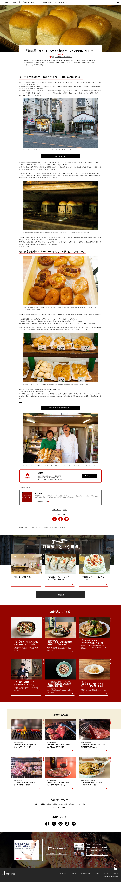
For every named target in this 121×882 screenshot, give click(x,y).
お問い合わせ (116, 873)
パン (65, 510)
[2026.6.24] (94, 729)
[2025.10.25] (94, 767)
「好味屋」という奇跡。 (63, 57)
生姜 (78, 804)
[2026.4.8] (60, 767)
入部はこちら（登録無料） (56, 853)
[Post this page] (54, 519)
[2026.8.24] (26, 627)
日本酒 (42, 804)
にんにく (56, 807)
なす (63, 807)
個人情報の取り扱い (85, 873)
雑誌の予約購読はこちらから (97, 854)
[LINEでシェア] (66, 519)
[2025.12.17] (26, 767)
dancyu (21, 527)
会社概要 (106, 873)
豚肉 (49, 804)
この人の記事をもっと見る (41, 501)
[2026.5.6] (60, 729)
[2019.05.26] (60, 564)
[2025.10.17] (94, 669)
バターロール (56, 510)
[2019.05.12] (94, 564)
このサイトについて (62, 873)
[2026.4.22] (26, 729)
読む (26, 527)
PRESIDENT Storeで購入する (97, 850)
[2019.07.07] (26, 564)
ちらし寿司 (63, 804)
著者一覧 (74, 873)
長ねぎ (71, 804)
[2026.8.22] (26, 669)
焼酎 (35, 804)
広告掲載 (97, 873)
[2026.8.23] (94, 627)
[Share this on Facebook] (60, 519)
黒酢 (55, 804)
